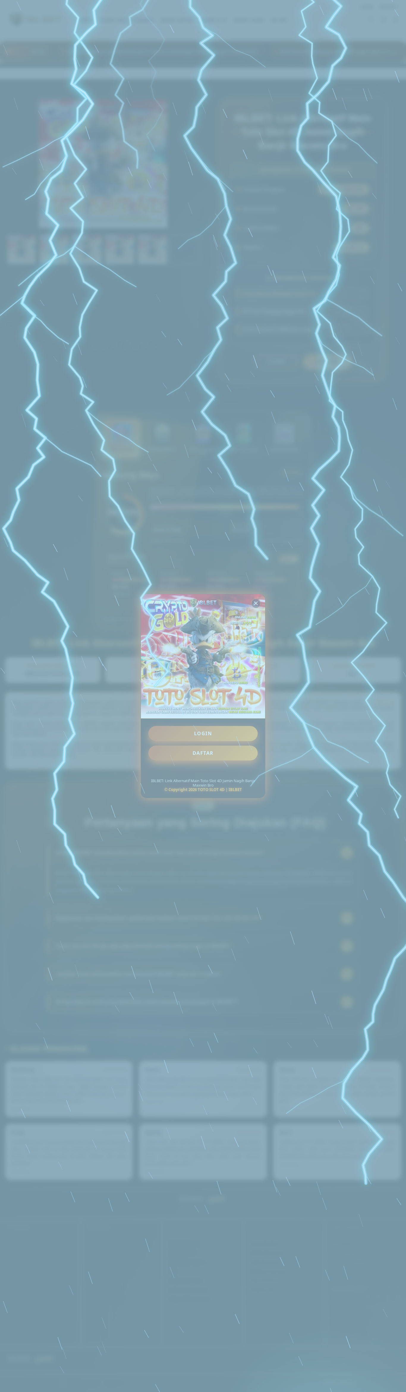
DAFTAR (203, 753)
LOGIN (203, 733)
